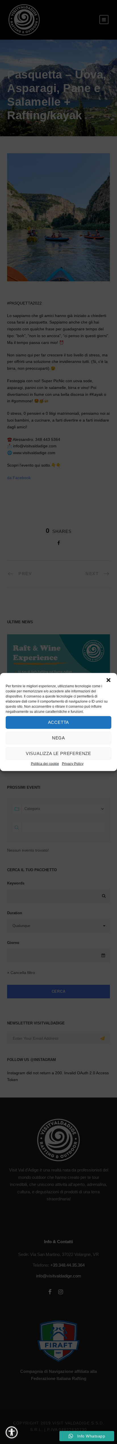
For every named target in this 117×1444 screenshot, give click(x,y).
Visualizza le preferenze (58, 753)
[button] (108, 680)
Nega (58, 737)
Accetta (58, 722)
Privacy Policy (72, 763)
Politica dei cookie (45, 763)
